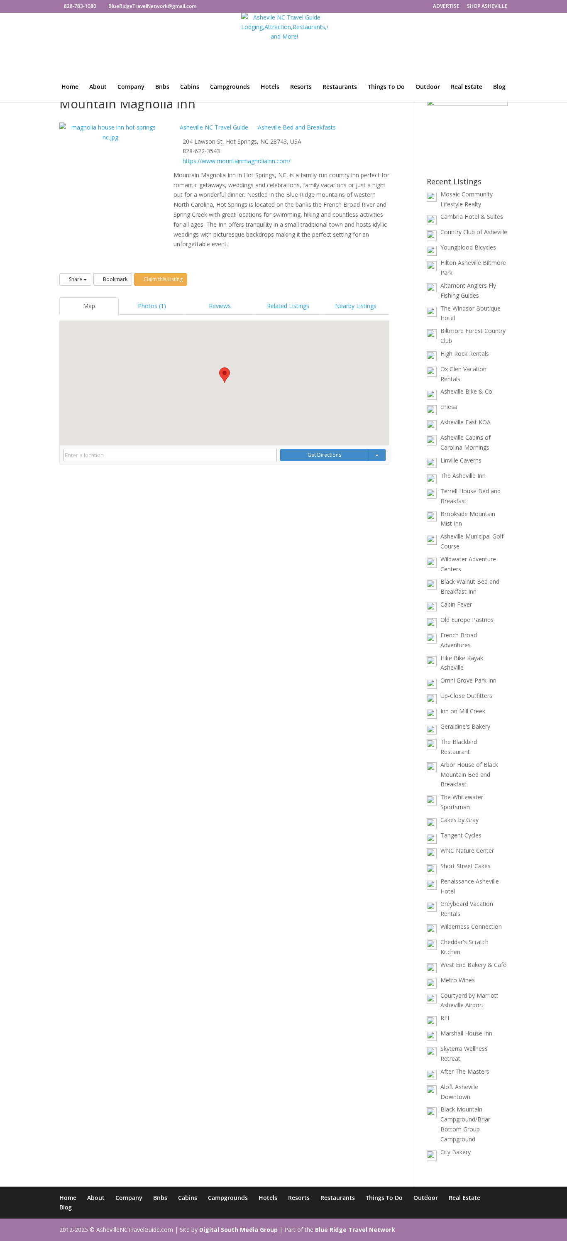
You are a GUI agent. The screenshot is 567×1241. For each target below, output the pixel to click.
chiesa (448, 407)
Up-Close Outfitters (466, 696)
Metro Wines (457, 980)
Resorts (301, 87)
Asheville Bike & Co (466, 391)
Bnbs (162, 87)
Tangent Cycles (460, 835)
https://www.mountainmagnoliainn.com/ (237, 161)
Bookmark (114, 279)
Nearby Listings (355, 306)
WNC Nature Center (467, 850)
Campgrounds (230, 87)
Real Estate (466, 87)
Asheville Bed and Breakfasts (296, 127)
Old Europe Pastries (467, 620)
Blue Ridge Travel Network (355, 1230)
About (98, 87)
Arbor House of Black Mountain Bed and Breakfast (469, 774)
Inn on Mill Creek (462, 711)
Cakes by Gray (459, 820)
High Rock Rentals (464, 353)
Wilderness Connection (471, 926)
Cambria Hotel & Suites (471, 216)
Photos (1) (152, 306)
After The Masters (464, 1071)
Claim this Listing (162, 279)
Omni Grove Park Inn (468, 680)
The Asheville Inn (463, 476)
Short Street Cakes (465, 866)
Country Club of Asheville (473, 232)
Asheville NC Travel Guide (213, 127)
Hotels (270, 87)
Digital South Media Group (238, 1230)
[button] (224, 375)
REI (444, 1018)
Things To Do (386, 87)
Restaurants (340, 87)
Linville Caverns (460, 460)
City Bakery (455, 1152)
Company (130, 87)
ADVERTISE (446, 7)
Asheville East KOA (465, 422)
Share (75, 279)
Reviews (220, 306)
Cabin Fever (456, 604)
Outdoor (427, 87)
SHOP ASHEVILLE (487, 7)
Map (89, 306)
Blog (499, 87)
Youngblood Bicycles (468, 247)
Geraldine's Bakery (465, 726)
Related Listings (288, 306)
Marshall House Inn (466, 1033)
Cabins (189, 87)
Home (69, 87)
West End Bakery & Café (473, 965)
